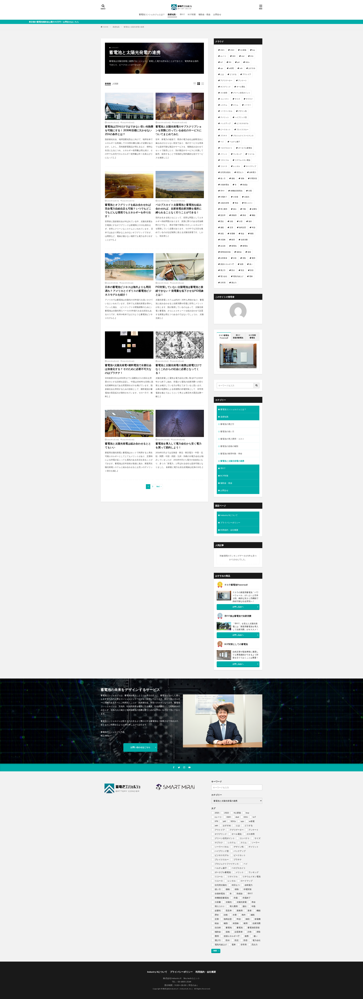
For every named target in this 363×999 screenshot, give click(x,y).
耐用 (233, 240)
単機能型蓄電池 (236, 191)
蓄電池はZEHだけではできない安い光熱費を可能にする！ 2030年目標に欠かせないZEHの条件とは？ (129, 130)
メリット (223, 154)
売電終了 (223, 197)
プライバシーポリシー (230, 522)
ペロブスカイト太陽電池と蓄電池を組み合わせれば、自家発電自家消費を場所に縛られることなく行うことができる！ (178, 208)
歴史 (222, 221)
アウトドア (246, 74)
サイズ (237, 99)
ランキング (237, 154)
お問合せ (217, 14)
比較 (231, 221)
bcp (253, 50)
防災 (242, 270)
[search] (256, 385)
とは (222, 74)
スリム (235, 105)
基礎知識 (172, 14)
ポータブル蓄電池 (245, 148)
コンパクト (224, 99)
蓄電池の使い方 (227, 431)
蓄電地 (234, 246)
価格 (233, 178)
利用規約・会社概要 (229, 530)
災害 (231, 227)
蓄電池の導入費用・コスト (232, 439)
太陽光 (246, 197)
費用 (253, 258)
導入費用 (223, 209)
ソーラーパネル (226, 111)
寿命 (236, 203)
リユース (223, 166)
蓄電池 (245, 246)
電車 (251, 276)
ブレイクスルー (242, 129)
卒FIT (182, 14)
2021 (222, 50)
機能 (253, 215)
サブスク (249, 99)
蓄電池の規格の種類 (229, 446)
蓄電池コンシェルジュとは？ (152, 14)
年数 (244, 209)
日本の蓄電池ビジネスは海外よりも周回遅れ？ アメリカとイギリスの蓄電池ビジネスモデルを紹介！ (128, 290)
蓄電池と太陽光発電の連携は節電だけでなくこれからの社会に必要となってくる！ (178, 369)
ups (221, 68)
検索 (215, 951)
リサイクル (224, 160)
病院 (222, 233)
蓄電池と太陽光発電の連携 (134, 27)
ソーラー (247, 105)
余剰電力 (252, 172)
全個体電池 (224, 185)
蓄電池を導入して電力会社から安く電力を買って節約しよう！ (178, 445)
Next (158, 486)
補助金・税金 (204, 14)
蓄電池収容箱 (225, 252)
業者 (244, 215)
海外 (250, 221)
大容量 (235, 197)
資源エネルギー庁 (227, 264)
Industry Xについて (229, 515)
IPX (230, 62)
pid (238, 62)
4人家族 (243, 50)
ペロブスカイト (226, 148)
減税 (222, 227)
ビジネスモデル (242, 123)
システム (223, 105)
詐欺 (235, 258)
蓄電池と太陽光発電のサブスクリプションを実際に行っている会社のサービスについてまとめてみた (178, 130)
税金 (242, 233)
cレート (223, 56)
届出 (235, 209)
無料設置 (242, 227)
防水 (233, 270)
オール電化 (241, 87)
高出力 (234, 283)
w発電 (231, 68)
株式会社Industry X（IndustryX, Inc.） (178, 989)
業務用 (234, 215)
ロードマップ (251, 166)
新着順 (108, 83)
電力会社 (223, 276)
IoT (221, 62)
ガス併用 (223, 93)
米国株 (222, 240)
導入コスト (248, 203)
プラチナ (223, 136)
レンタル (236, 166)
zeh (241, 68)
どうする (233, 74)
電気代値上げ (238, 276)
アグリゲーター (226, 80)
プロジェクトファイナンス (243, 136)
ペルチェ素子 (235, 142)
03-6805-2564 (184, 981)
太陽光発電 (224, 203)
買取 (244, 258)
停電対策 (253, 178)
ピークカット (225, 129)
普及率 (222, 215)
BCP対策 (192, 14)
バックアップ (225, 123)
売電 (250, 191)
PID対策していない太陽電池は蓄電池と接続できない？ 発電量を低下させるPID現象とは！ (180, 290)
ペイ (222, 142)
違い (251, 264)
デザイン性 (242, 111)
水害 (240, 221)
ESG (251, 56)
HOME (105, 27)
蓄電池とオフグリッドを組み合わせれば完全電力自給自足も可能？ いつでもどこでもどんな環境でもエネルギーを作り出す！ (128, 210)
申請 (253, 227)
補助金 (239, 252)
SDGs (247, 62)
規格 (249, 252)
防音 (252, 270)
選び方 (222, 270)
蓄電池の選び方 (227, 424)
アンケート (242, 80)
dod (242, 56)
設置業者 (223, 258)
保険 (242, 178)
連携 (241, 264)
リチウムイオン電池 (242, 160)
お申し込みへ (238, 607)
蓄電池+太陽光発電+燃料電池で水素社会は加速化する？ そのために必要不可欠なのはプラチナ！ (128, 369)
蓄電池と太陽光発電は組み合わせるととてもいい (128, 445)
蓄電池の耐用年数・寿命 (231, 453)
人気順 (115, 83)
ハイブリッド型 (241, 117)
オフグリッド (225, 87)
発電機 (232, 233)
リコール (251, 154)
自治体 (222, 246)
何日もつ (240, 172)
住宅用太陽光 (225, 172)
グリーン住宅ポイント (241, 93)
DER (233, 56)
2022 (232, 50)
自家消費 (244, 240)
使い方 (222, 178)
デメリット (224, 117)
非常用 (222, 283)
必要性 (254, 209)
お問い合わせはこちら (140, 747)
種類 (252, 233)
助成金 (245, 185)
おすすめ (251, 68)
